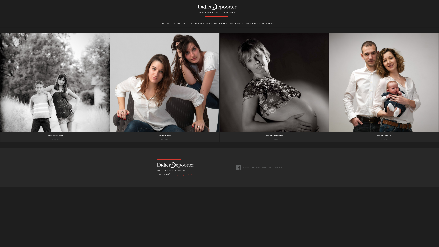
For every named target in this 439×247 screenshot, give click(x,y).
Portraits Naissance (274, 136)
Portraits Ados (164, 136)
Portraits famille (384, 136)
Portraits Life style (55, 136)
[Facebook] (238, 167)
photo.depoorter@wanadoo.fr (181, 175)
